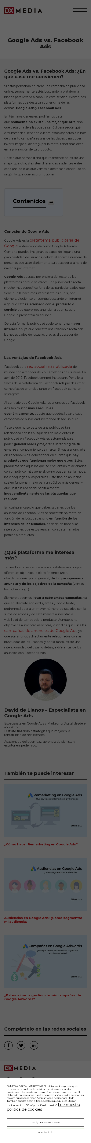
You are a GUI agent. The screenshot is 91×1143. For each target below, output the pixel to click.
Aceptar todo (45, 1132)
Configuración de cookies (45, 1122)
